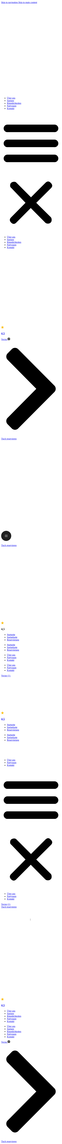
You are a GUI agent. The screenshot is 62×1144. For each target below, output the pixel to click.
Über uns (11, 98)
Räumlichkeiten (14, 103)
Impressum (25, 685)
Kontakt (10, 108)
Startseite (11, 634)
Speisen (10, 100)
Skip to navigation (9, 2)
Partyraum (11, 106)
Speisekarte (12, 637)
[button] (31, 172)
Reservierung (13, 640)
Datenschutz (36, 685)
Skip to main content (27, 2)
